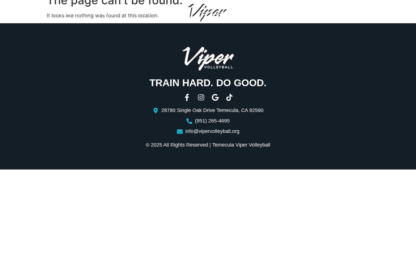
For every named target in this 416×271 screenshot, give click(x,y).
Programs (68, 13)
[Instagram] (201, 97)
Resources (315, 13)
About (25, 13)
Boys (144, 13)
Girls (109, 13)
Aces (286, 13)
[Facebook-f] (186, 97)
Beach (264, 13)
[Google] (215, 97)
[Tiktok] (229, 97)
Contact (358, 13)
